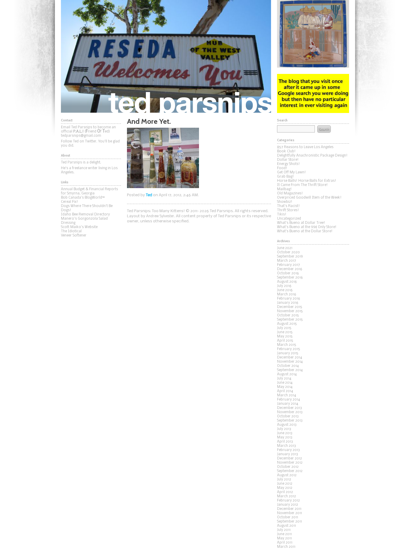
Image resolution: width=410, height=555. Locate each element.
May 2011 (284, 538)
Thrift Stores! (288, 210)
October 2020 (288, 252)
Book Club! (286, 151)
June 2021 (284, 248)
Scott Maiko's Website (79, 227)
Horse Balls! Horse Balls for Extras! (306, 181)
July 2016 (284, 286)
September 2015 (290, 320)
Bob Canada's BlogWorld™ (83, 198)
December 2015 (289, 307)
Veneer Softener (73, 235)
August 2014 (287, 374)
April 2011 (284, 542)
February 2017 (288, 265)
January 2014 (287, 404)
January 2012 (287, 505)
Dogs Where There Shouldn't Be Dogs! (87, 208)
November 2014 (290, 362)
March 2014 (286, 395)
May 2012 (284, 488)
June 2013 (284, 433)
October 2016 (288, 273)
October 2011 (287, 517)
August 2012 (287, 475)
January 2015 (287, 353)
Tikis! (281, 214)
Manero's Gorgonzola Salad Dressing (84, 221)
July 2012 (284, 479)
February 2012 (288, 500)
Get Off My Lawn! (291, 172)
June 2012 (284, 484)
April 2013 (285, 442)
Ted (149, 195)
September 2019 (290, 256)
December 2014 (289, 357)
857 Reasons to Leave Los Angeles (305, 147)
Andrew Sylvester (160, 216)
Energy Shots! (288, 164)
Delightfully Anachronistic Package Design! (312, 155)
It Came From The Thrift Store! (302, 185)
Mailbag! (284, 189)
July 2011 (284, 530)
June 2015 (285, 332)
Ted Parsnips (166, 56)
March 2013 (286, 446)
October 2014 (288, 366)
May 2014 (284, 387)
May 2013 (284, 437)
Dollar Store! (288, 160)
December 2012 (289, 458)
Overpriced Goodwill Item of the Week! (309, 198)
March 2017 (286, 261)
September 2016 (290, 277)
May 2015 (285, 336)
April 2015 (285, 341)
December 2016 (289, 269)
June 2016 (285, 290)
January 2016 (287, 303)
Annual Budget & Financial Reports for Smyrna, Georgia (89, 191)
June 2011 (284, 534)
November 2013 (290, 412)
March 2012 (286, 496)
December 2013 (289, 408)
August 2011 (286, 526)
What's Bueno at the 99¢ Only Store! (306, 227)
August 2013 (287, 425)
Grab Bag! (285, 176)
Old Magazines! (290, 193)
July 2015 (284, 328)
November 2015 (290, 311)
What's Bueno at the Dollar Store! (305, 231)
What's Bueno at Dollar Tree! (301, 223)
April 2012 (285, 492)
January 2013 (287, 454)
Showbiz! (284, 202)
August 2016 (287, 282)
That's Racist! (288, 206)
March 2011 (286, 547)
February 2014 (288, 399)
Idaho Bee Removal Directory (85, 214)
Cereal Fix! (69, 202)
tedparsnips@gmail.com (81, 136)
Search (324, 129)
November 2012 (290, 463)
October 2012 (288, 467)
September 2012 (290, 471)
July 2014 (284, 378)
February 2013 (288, 450)
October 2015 (288, 315)
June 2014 (284, 383)
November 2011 (289, 513)
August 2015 (287, 324)
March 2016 (286, 294)
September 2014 (290, 370)
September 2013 (290, 420)
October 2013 (288, 416)
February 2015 (288, 349)
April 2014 (285, 391)
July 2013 (284, 429)
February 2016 (288, 298)
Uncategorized (289, 219)
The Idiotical (71, 231)
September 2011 (289, 521)
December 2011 (289, 509)
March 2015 (286, 345)
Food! (282, 168)
